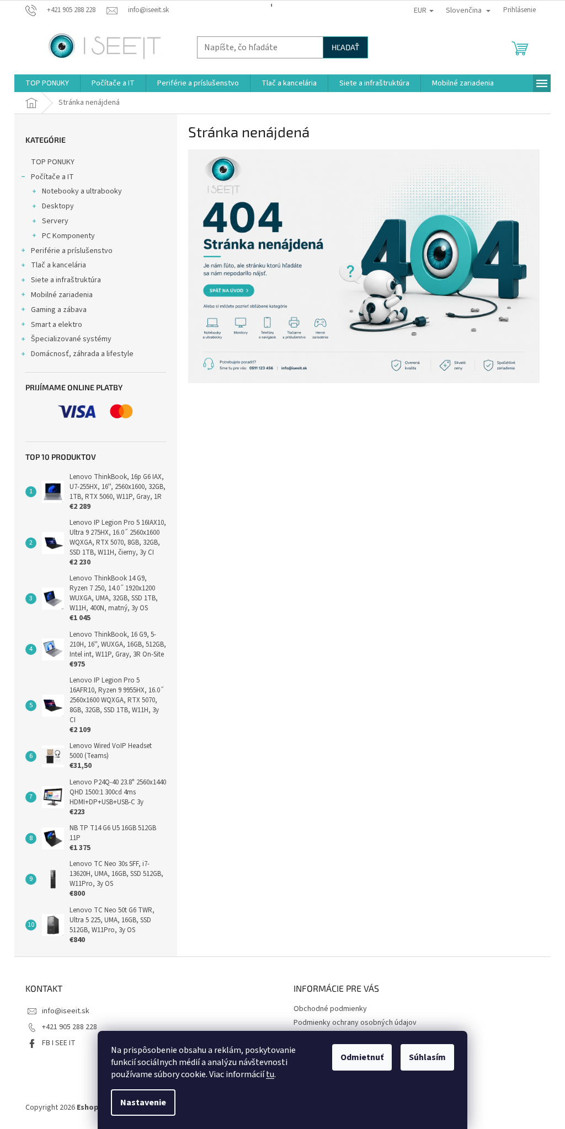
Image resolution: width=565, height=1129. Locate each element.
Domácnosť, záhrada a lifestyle (82, 353)
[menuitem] (47, 83)
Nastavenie (143, 1102)
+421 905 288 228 (69, 1027)
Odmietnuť (361, 1057)
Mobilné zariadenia (62, 294)
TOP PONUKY (52, 162)
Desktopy (58, 206)
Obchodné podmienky (330, 1008)
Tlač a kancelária (58, 265)
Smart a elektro (56, 324)
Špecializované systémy (71, 339)
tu (270, 1074)
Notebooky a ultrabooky (82, 191)
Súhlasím (427, 1057)
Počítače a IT (52, 176)
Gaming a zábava (59, 309)
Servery (55, 221)
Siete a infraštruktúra (66, 280)
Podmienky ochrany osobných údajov (355, 1022)
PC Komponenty (68, 235)
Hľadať (345, 47)
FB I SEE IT (59, 1043)
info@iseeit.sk (65, 1011)
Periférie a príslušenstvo (72, 250)
